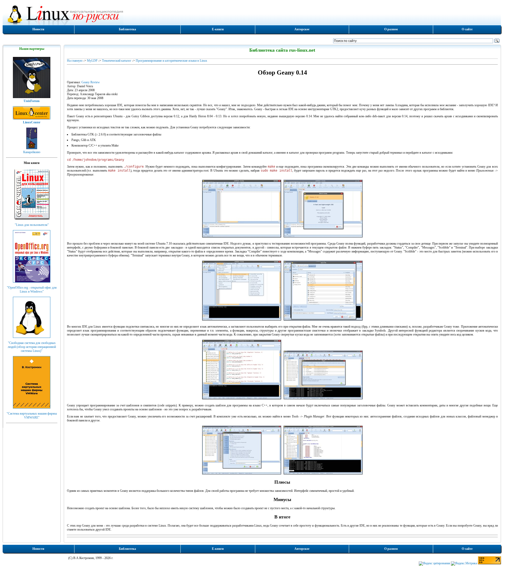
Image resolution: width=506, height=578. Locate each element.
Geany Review (90, 82)
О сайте (467, 29)
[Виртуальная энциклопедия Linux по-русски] (252, 14)
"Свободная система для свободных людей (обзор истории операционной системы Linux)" (32, 347)
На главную (74, 60)
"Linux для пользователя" (32, 225)
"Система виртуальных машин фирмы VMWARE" (32, 415)
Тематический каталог (116, 60)
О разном (391, 29)
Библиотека (127, 29)
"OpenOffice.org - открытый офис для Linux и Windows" (32, 289)
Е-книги (218, 29)
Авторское (301, 29)
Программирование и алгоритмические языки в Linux (171, 60)
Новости (38, 29)
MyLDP (92, 60)
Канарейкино (31, 152)
